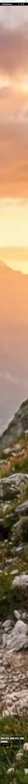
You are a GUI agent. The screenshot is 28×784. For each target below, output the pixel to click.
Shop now (5, 745)
